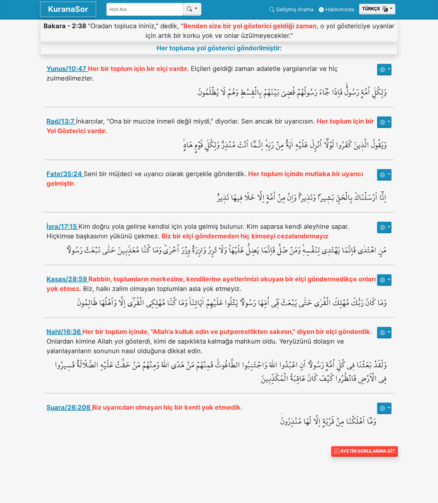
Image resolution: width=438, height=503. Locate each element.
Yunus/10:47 (67, 68)
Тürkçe (371, 8)
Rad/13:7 (61, 121)
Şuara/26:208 (69, 407)
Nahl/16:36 (64, 332)
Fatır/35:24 (65, 174)
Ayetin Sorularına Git (367, 451)
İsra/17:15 (62, 226)
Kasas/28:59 (67, 279)
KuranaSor (68, 9)
